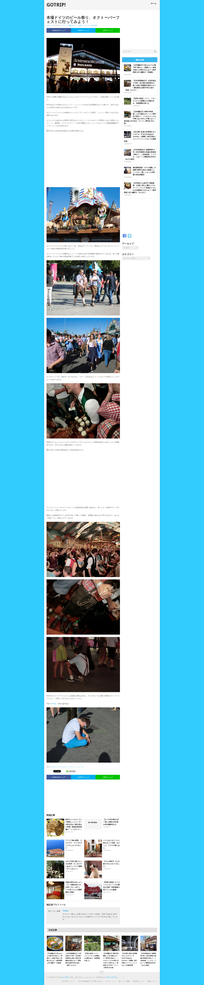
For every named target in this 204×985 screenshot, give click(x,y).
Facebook (124, 236)
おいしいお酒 (77, 25)
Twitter (129, 236)
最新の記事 (140, 60)
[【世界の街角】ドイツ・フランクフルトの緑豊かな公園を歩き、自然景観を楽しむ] (92, 943)
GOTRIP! (56, 4)
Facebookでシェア (59, 30)
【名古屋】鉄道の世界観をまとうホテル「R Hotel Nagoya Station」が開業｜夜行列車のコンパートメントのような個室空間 (140, 136)
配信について (152, 981)
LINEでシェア (108, 30)
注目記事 (94, 25)
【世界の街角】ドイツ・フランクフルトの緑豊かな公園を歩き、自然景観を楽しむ (144, 100)
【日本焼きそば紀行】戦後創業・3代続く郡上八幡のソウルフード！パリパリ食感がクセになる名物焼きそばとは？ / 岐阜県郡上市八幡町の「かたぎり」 (140, 187)
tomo (48, 25)
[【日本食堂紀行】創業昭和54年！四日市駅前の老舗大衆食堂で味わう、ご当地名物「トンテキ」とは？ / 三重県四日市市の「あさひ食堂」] (148, 943)
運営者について (138, 981)
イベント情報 (67, 25)
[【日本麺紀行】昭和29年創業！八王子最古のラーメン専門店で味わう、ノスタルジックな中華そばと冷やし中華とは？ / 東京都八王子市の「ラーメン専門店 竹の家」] (111, 943)
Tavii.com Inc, (112, 977)
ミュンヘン (79, 767)
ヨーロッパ (86, 25)
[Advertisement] (83, 795)
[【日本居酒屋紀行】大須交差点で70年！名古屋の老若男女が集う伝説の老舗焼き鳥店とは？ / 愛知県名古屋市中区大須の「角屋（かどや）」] (73, 943)
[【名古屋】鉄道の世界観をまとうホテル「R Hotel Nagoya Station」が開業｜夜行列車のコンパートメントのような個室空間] (130, 943)
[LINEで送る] (71, 771)
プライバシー (110, 981)
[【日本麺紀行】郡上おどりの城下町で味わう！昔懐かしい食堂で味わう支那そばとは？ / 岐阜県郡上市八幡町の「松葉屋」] (55, 943)
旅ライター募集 (124, 981)
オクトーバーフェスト (59, 767)
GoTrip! (53, 704)
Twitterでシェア (83, 30)
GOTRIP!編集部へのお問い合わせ (90, 981)
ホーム (153, 3)
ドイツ (71, 767)
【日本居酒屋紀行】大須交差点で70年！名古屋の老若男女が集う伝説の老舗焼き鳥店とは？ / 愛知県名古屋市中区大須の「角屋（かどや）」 (140, 85)
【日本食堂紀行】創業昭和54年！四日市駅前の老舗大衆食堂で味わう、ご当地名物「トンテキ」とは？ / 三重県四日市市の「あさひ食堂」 (140, 154)
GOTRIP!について (68, 981)
